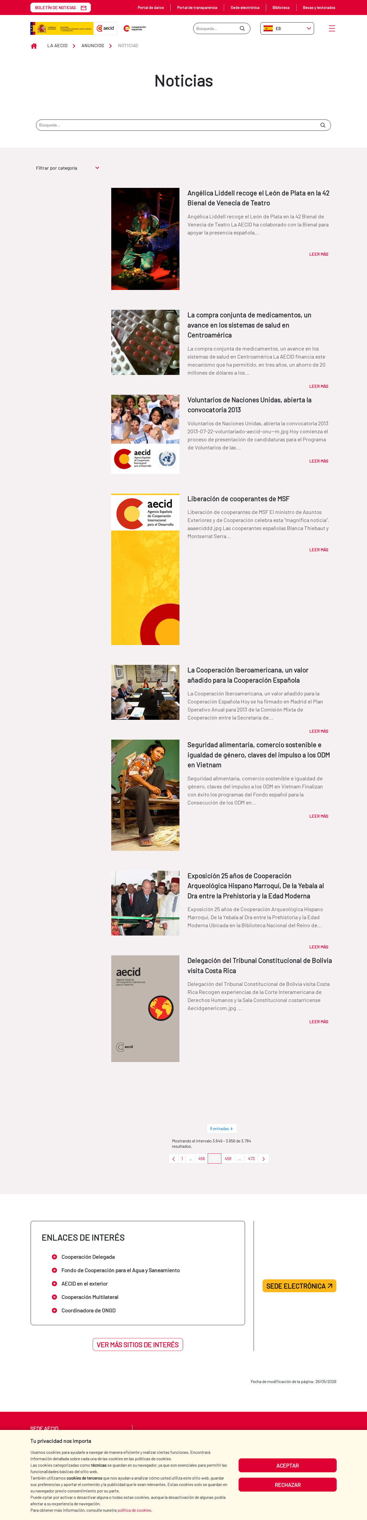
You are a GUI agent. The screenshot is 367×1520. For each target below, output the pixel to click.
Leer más (318, 253)
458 (230, 1160)
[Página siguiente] (263, 1158)
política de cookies (134, 1509)
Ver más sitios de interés (138, 1344)
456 (203, 1160)
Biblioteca (281, 7)
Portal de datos (151, 7)
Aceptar (287, 1465)
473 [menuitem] (253, 1160)
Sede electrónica (245, 7)
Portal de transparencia (197, 7)
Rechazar (288, 1484)
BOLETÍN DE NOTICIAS (55, 7)
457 (216, 1160)
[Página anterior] (173, 1158)
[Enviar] (242, 28)
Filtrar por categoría (56, 168)
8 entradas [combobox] (219, 1128)
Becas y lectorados (319, 7)
